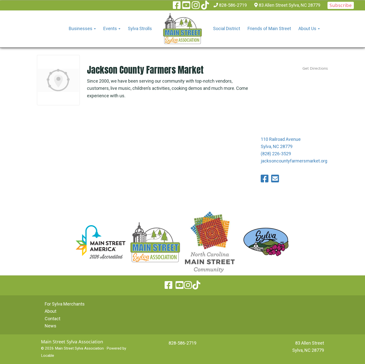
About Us (307, 28)
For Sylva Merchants (65, 304)
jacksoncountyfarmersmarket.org (294, 160)
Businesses (81, 28)
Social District (226, 28)
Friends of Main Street (269, 28)
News (50, 325)
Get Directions (315, 68)
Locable (47, 355)
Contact (52, 318)
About (50, 311)
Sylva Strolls (140, 28)
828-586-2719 (233, 5)
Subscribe (340, 5)
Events (110, 28)
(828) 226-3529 (276, 153)
